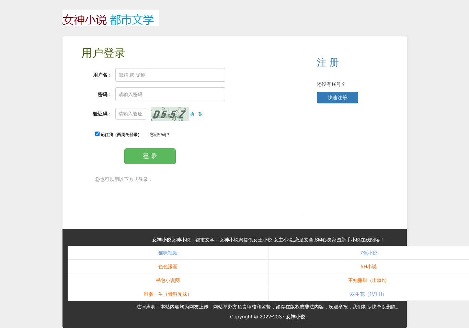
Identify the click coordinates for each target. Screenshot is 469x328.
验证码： (102, 113)
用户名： (102, 75)
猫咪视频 (168, 253)
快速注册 (337, 97)
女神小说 (161, 239)
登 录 (150, 156)
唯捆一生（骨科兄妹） (168, 294)
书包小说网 (168, 280)
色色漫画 (168, 266)
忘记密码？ (160, 134)
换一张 (196, 113)
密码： (105, 94)
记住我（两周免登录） (121, 134)
